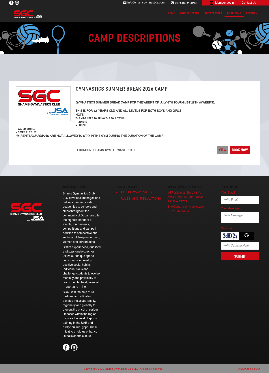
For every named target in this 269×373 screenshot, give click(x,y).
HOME (171, 13)
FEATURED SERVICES (127, 187)
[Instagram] (17, 2)
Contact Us (249, 3)
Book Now (240, 150)
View (222, 150)
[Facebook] (11, 2)
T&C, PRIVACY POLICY (137, 192)
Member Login (224, 3)
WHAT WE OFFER (189, 13)
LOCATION (251, 13)
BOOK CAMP (234, 13)
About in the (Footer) (75, 187)
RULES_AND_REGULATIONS (140, 199)
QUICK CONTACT (230, 187)
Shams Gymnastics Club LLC (184, 187)
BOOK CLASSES (213, 13)
